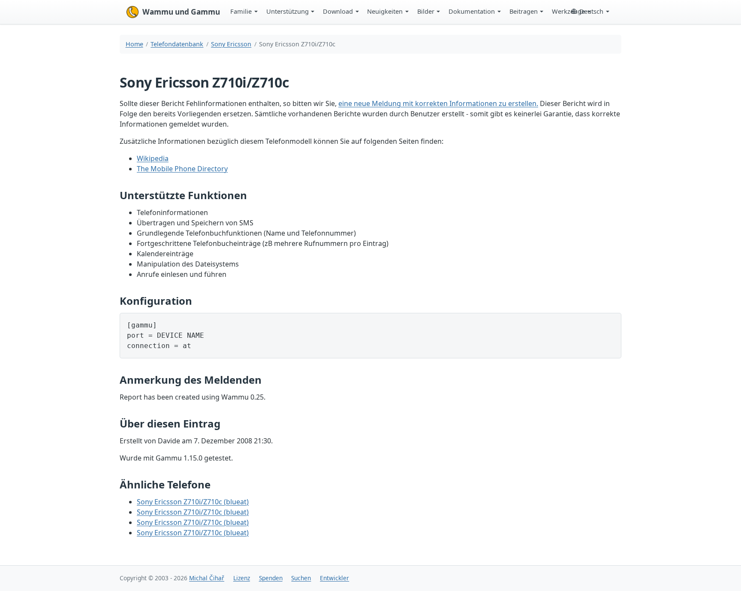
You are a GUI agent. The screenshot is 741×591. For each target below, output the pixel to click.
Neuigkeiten (385, 11)
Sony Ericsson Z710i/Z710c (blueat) (193, 501)
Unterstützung (287, 11)
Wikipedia (153, 158)
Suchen (301, 578)
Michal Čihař (206, 578)
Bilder (425, 11)
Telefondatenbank (177, 44)
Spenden (271, 578)
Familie (241, 11)
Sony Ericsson (231, 44)
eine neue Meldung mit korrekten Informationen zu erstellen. (438, 103)
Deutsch (591, 11)
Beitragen (523, 11)
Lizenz (241, 578)
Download (338, 11)
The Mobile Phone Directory (182, 168)
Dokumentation (472, 11)
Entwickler (334, 578)
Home (134, 44)
